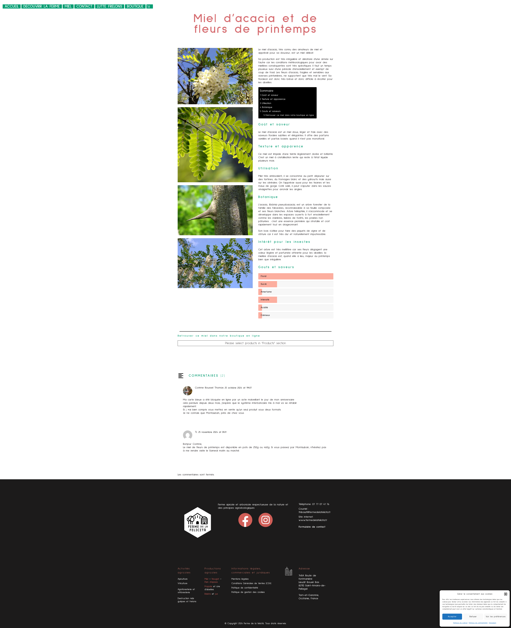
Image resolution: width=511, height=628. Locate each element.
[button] (505, 594)
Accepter (452, 617)
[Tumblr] (193, 358)
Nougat (215, 579)
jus (216, 594)
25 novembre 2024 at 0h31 (212, 432)
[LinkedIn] (198, 358)
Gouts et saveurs (271, 111)
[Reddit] (203, 358)
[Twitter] (184, 358)
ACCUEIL (12, 6)
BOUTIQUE (135, 6)
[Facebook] (179, 358)
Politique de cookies (460, 623)
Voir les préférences (496, 617)
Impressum (492, 623)
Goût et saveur (269, 95)
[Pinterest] (189, 358)
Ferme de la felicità (254, 623)
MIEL (68, 6)
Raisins (208, 594)
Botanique (267, 107)
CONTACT (84, 6)
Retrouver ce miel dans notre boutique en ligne (290, 115)
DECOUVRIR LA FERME (41, 6)
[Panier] (149, 6)
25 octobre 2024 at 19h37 (238, 388)
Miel (206, 579)
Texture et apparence (273, 99)
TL (196, 432)
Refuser (473, 617)
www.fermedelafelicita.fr (313, 520)
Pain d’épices (211, 582)
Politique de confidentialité (478, 623)
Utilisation (266, 103)
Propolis (208, 586)
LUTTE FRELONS (109, 6)
